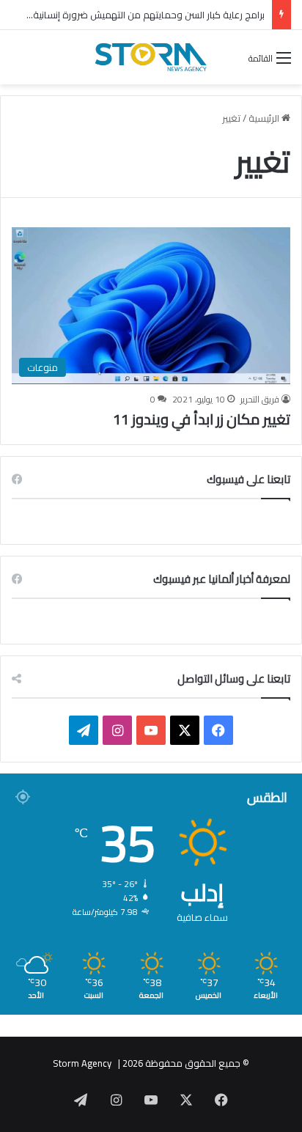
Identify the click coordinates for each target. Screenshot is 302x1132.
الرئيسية (264, 118)
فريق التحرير (259, 399)
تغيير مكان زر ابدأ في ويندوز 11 (201, 419)
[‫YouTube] (151, 730)
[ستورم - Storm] (151, 57)
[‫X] (184, 730)
